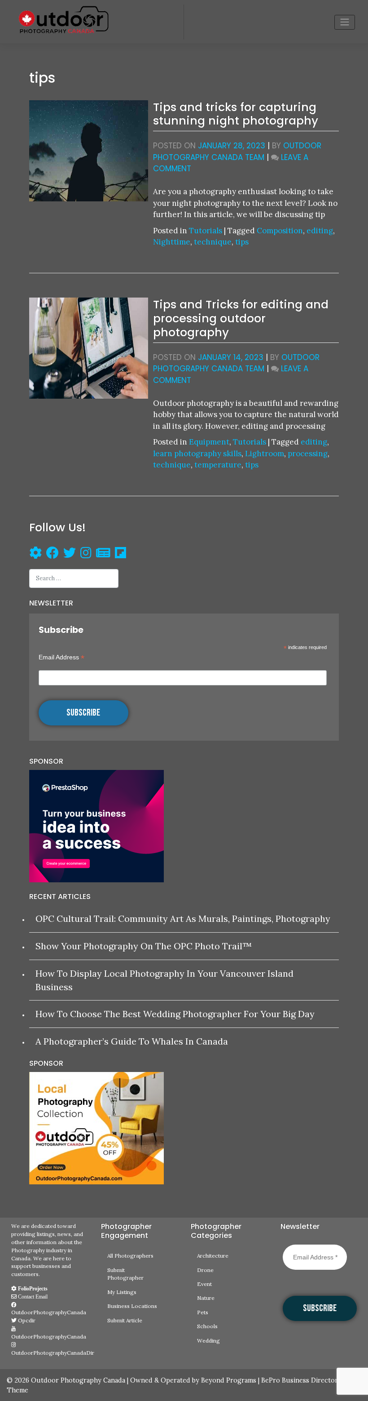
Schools (207, 1326)
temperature (217, 465)
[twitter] (69, 554)
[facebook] (50, 554)
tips (242, 242)
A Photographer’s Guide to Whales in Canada (131, 1041)
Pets (202, 1312)
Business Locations (132, 1306)
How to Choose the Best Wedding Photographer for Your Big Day (175, 1013)
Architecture (212, 1255)
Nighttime (171, 242)
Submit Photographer (125, 1274)
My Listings (121, 1292)
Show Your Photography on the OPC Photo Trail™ (143, 946)
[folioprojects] (35, 554)
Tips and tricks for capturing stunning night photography (235, 114)
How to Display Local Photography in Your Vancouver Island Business (164, 980)
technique (213, 242)
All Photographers (130, 1255)
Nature (206, 1297)
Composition (280, 231)
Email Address (61, 657)
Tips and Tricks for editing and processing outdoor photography (241, 318)
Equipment (209, 442)
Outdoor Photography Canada (78, 1380)
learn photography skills (197, 453)
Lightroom (264, 453)
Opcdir (26, 1320)
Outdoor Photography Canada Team (237, 151)
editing (320, 231)
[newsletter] (103, 554)
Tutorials (205, 231)
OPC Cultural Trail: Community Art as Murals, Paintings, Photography (182, 918)
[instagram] (86, 554)
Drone (205, 1270)
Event (204, 1284)
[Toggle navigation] (344, 22)
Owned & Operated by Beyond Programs (193, 1380)
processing (308, 453)
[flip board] (120, 554)
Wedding (208, 1340)
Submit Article (124, 1320)
